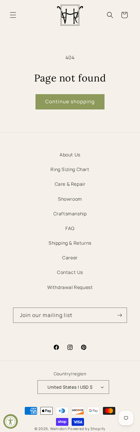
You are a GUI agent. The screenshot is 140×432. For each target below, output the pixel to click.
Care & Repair (70, 184)
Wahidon (58, 428)
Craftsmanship (70, 213)
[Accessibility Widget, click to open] (10, 421)
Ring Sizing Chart (69, 169)
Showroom (70, 199)
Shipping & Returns (70, 243)
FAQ (70, 228)
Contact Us (70, 272)
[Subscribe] (119, 315)
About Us (70, 154)
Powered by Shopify (86, 428)
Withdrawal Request (70, 287)
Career (70, 257)
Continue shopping (70, 101)
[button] (13, 15)
